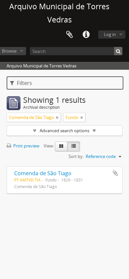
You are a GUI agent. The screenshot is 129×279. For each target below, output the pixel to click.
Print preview (25, 146)
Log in (110, 34)
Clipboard (69, 34)
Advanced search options (64, 131)
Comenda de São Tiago (42, 173)
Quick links (86, 34)
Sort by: (76, 156)
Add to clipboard (115, 173)
